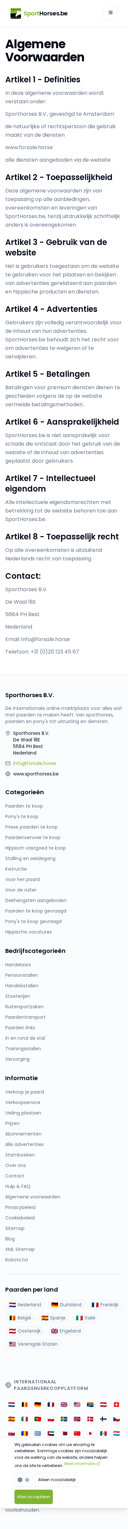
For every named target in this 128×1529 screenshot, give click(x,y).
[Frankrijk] (50, 1404)
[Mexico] (103, 1433)
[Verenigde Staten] (77, 1404)
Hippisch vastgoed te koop (35, 848)
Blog (10, 1239)
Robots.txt (16, 1260)
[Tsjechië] (116, 1419)
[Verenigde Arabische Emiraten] (50, 1433)
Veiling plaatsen (23, 1113)
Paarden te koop (24, 806)
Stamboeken (20, 1155)
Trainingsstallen (23, 1048)
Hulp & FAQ (18, 1186)
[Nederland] (11, 1404)
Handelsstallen (21, 985)
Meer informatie (79, 1463)
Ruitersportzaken (24, 1006)
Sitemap (15, 1228)
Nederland (29, 1304)
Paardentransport (25, 1017)
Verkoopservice (22, 1102)
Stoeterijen (17, 996)
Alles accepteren (33, 1496)
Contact (15, 1176)
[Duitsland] (37, 1404)
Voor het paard (22, 879)
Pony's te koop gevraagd (33, 921)
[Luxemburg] (116, 1433)
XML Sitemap (20, 1249)
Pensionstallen (21, 975)
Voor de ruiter (20, 890)
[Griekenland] (37, 1433)
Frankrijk (109, 1304)
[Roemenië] (24, 1433)
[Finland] (103, 1419)
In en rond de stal (25, 1038)
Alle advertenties (24, 1144)
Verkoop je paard (24, 1092)
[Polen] (50, 1419)
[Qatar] (64, 1433)
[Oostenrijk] (103, 1404)
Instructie (16, 869)
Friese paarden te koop (31, 827)
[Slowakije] (11, 1433)
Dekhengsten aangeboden (36, 900)
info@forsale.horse (34, 763)
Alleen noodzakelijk (57, 1479)
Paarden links (20, 1027)
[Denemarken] (90, 1419)
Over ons (15, 1165)
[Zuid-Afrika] (90, 1404)
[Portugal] (37, 1419)
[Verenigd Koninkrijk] (64, 1404)
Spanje (58, 1318)
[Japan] (90, 1433)
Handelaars (18, 964)
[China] (77, 1433)
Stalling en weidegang (30, 858)
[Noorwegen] (77, 1419)
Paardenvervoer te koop (32, 837)
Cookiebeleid (20, 1218)
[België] (24, 1404)
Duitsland (70, 1304)
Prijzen (12, 1123)
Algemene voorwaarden (32, 1197)
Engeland (70, 1331)
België (24, 1318)
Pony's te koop (21, 816)
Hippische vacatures (28, 932)
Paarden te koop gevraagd (35, 911)
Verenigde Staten (38, 1344)
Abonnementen (23, 1134)
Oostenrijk (29, 1331)
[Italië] (24, 1419)
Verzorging (17, 1059)
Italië (90, 1318)
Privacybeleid (20, 1207)
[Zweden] (64, 1419)
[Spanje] (11, 1419)
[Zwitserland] (116, 1404)
